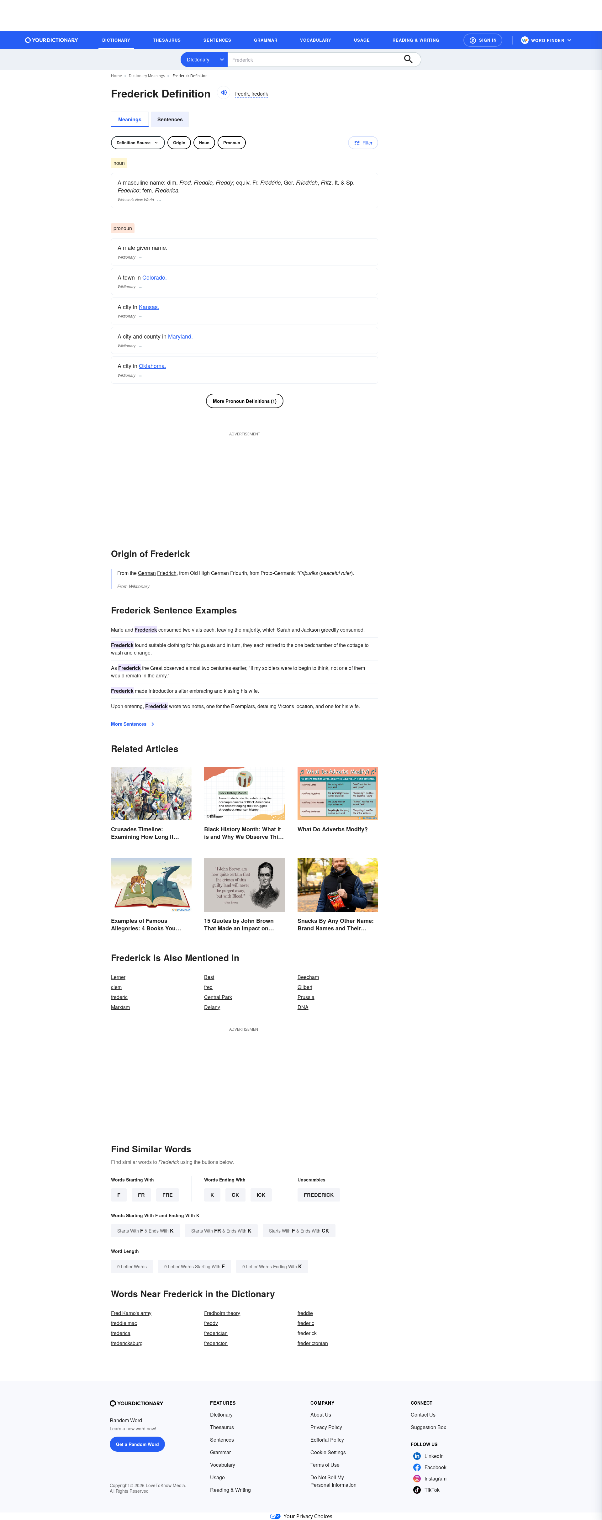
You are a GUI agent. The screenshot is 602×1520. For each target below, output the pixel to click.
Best (209, 977)
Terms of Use (325, 1464)
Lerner (118, 977)
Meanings (129, 119)
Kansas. (149, 306)
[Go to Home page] (51, 40)
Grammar (220, 1452)
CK (235, 1194)
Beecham (308, 977)
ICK (261, 1194)
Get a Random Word (137, 1444)
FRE (167, 1194)
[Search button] (411, 59)
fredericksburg (127, 1343)
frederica (120, 1333)
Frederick (319, 1194)
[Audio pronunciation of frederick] (223, 92)
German (147, 572)
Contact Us (423, 1414)
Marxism (120, 1007)
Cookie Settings (328, 1452)
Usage (217, 1477)
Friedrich (167, 572)
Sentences (170, 119)
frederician (216, 1333)
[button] (482, 40)
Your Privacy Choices (308, 1516)
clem (116, 987)
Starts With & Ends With (145, 1230)
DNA (303, 1007)
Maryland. (180, 336)
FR (141, 1194)
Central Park (218, 997)
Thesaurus (222, 1427)
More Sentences (128, 723)
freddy (211, 1323)
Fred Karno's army (131, 1313)
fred (208, 987)
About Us (320, 1414)
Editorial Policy (327, 1439)
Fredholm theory (222, 1313)
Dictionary (198, 59)
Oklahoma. (152, 365)
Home (116, 75)
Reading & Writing (230, 1489)
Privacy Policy (326, 1427)
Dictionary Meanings (147, 75)
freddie (305, 1313)
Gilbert (305, 987)
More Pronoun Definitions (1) (245, 400)
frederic (119, 997)
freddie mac (124, 1323)
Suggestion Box (428, 1427)
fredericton (216, 1343)
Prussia (306, 997)
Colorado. (154, 277)
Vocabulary (222, 1464)
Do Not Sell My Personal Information (333, 1481)
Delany (212, 1007)
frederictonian (313, 1343)
